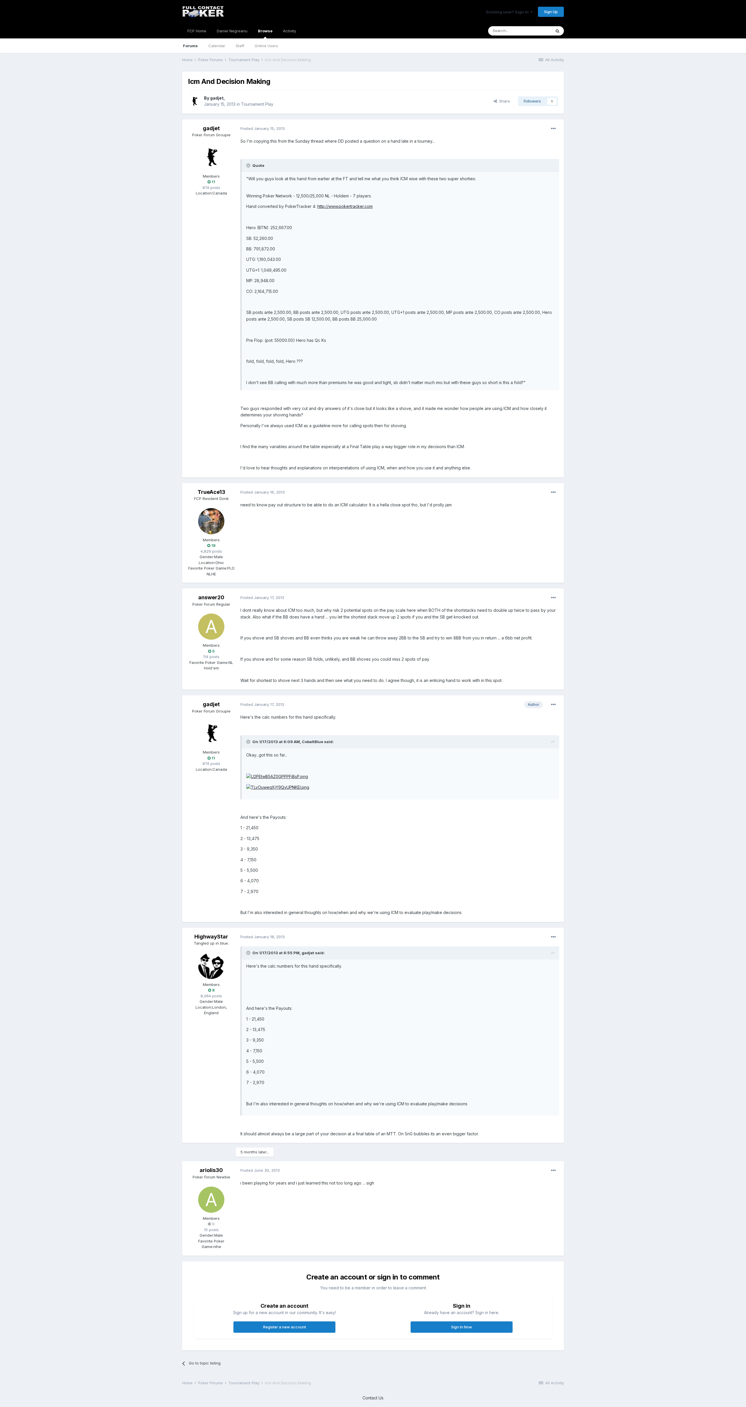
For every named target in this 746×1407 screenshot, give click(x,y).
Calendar (216, 45)
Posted (262, 128)
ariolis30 (211, 1170)
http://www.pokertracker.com (345, 206)
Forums (190, 45)
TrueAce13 (211, 492)
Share (503, 101)
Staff (240, 45)
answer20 (211, 597)
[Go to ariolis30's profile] (211, 1200)
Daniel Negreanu (232, 31)
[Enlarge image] (277, 776)
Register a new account (284, 1327)
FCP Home (196, 31)
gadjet (217, 98)
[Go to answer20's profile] (211, 627)
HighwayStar (211, 937)
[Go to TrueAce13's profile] (211, 521)
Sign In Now (461, 1327)
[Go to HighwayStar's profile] (211, 966)
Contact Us (373, 1397)
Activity (289, 31)
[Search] (557, 31)
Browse (265, 31)
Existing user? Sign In (508, 12)
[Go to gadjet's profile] (194, 101)
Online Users (266, 45)
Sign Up (551, 11)
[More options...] (553, 128)
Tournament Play (257, 104)
